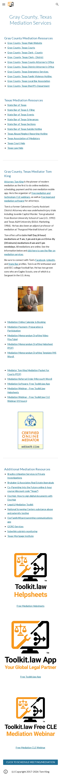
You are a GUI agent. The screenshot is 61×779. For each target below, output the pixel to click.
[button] (4, 4)
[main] (30, 20)
